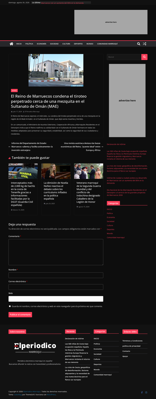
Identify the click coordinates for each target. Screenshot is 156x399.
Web (11, 293)
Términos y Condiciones (132, 341)
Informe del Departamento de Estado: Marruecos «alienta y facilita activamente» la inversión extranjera (32, 147)
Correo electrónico (18, 281)
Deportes (78, 44)
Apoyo (125, 356)
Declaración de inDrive (116, 144)
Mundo (90, 44)
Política (29, 44)
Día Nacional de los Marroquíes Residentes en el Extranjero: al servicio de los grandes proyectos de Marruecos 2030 (127, 192)
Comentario (15, 236)
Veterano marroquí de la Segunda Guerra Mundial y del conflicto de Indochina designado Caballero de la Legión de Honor (89, 192)
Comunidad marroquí (107, 44)
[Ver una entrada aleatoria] (144, 44)
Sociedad (54, 44)
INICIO (19, 44)
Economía (41, 44)
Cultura (66, 44)
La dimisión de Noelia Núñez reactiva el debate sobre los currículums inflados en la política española (56, 190)
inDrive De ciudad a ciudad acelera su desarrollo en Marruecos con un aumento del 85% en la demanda (62, 3)
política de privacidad (131, 346)
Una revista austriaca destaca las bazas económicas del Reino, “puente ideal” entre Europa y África (80, 147)
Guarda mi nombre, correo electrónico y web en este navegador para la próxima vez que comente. (57, 306)
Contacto (126, 351)
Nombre (13, 269)
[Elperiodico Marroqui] (11, 44)
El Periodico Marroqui (32, 112)
